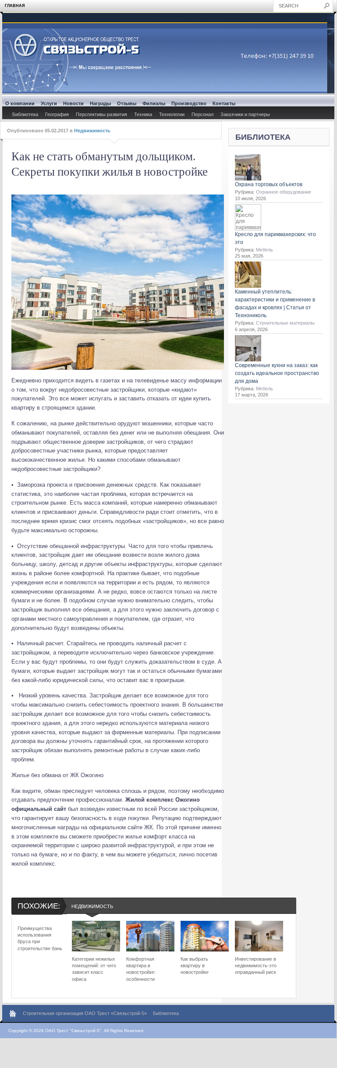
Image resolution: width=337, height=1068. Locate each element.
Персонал (202, 114)
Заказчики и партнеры (245, 114)
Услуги (49, 103)
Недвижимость (92, 130)
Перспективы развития (101, 114)
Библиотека (25, 114)
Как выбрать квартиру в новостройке (195, 965)
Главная (15, 6)
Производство (188, 103)
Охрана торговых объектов (268, 184)
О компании (20, 103)
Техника (143, 114)
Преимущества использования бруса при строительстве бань (40, 938)
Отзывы (126, 103)
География (57, 114)
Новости (73, 103)
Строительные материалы (285, 322)
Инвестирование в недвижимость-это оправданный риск (256, 965)
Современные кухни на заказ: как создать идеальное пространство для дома (277, 373)
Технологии (171, 114)
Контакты (224, 103)
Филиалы (153, 103)
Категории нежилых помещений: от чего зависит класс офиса (94, 969)
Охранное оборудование (283, 192)
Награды (100, 103)
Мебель (264, 249)
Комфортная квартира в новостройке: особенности (141, 969)
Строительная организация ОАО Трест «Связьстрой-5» (85, 1013)
